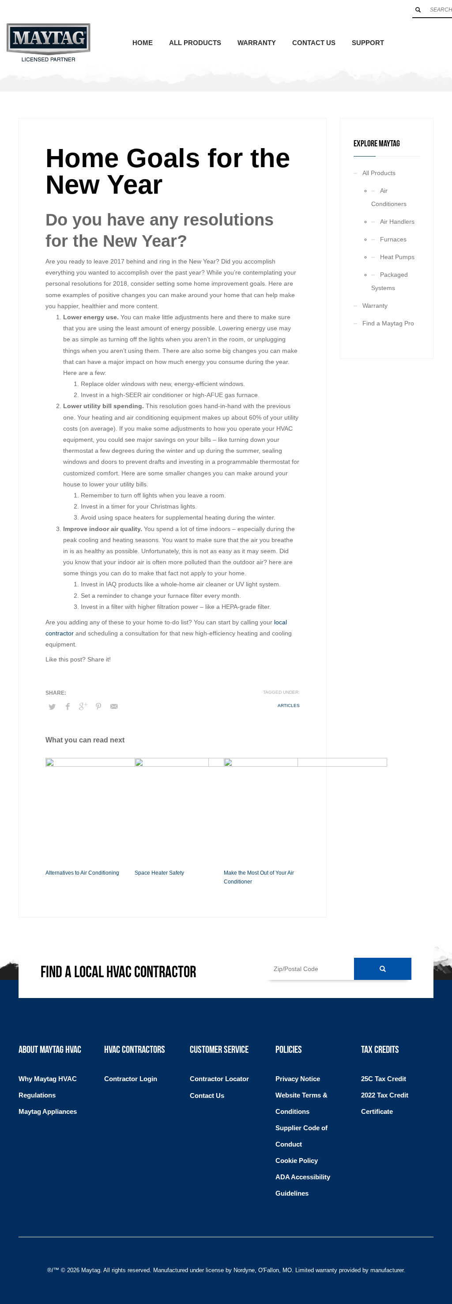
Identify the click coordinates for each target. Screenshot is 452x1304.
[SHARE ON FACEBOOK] (67, 706)
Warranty (375, 305)
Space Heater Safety (159, 873)
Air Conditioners (389, 197)
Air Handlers (397, 221)
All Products (379, 172)
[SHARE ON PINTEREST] (98, 706)
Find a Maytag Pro (388, 323)
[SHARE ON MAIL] (114, 706)
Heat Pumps (397, 256)
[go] (418, 10)
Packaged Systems (389, 281)
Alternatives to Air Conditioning (82, 873)
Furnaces (393, 239)
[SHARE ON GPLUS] (83, 706)
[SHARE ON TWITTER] (52, 707)
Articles (289, 705)
